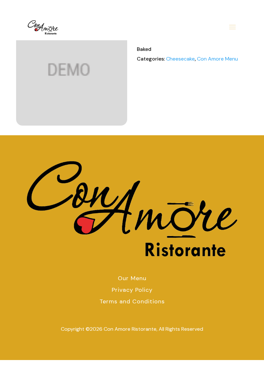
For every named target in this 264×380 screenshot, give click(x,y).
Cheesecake (180, 58)
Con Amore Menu (217, 58)
